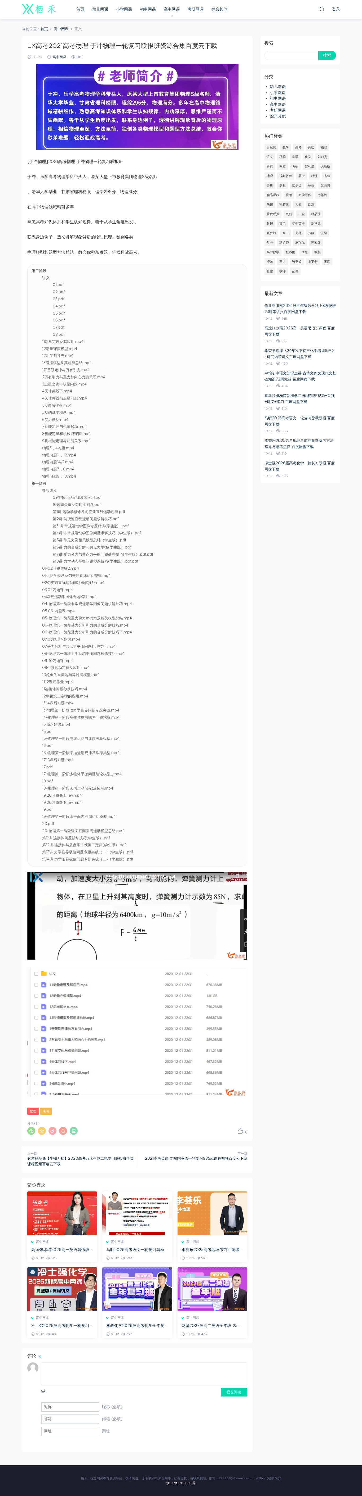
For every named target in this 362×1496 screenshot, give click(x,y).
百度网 (271, 147)
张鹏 (270, 271)
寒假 (311, 185)
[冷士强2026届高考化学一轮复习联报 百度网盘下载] (62, 1289)
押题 (270, 261)
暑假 (301, 176)
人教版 (325, 166)
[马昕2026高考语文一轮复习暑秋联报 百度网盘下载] (137, 1213)
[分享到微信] (31, 1131)
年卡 (270, 242)
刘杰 (311, 204)
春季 (295, 156)
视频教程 (285, 176)
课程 (282, 185)
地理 (270, 176)
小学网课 (124, 9)
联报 (270, 223)
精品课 (316, 214)
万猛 (311, 233)
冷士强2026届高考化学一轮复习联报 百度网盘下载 (60, 1326)
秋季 (282, 156)
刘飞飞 (300, 242)
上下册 (312, 261)
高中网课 (172, 9)
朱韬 (270, 204)
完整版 (284, 204)
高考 (46, 1111)
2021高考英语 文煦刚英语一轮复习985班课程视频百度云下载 (196, 1158)
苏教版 (316, 242)
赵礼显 (309, 166)
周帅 (298, 233)
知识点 (297, 185)
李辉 (327, 261)
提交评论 (234, 1392)
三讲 (282, 261)
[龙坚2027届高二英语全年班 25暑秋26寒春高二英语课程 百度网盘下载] (212, 1289)
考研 (295, 166)
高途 (327, 176)
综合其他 (219, 9)
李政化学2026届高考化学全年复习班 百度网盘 (135, 1326)
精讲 (314, 176)
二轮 (301, 214)
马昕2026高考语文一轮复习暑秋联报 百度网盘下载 (135, 1250)
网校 (282, 166)
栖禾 (39, 9)
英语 (311, 147)
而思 (305, 252)
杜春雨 (290, 252)
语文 (270, 156)
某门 (282, 223)
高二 (285, 233)
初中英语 (298, 223)
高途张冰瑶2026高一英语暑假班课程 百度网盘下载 (60, 1250)
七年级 (322, 195)
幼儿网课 (100, 9)
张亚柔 (297, 261)
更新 (289, 214)
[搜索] (322, 9)
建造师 (284, 242)
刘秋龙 (316, 223)
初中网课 (148, 9)
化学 (308, 156)
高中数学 (273, 252)
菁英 (270, 166)
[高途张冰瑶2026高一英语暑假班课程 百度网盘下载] (62, 1213)
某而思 (325, 185)
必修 (295, 271)
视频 (289, 195)
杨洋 (282, 271)
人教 (298, 204)
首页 (80, 9)
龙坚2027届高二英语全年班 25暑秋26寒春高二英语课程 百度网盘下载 (211, 1326)
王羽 (324, 233)
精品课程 (273, 195)
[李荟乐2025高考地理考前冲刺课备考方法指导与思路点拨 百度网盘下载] (212, 1213)
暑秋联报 (273, 214)
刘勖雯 (322, 156)
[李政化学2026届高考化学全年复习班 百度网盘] (137, 1289)
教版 (317, 252)
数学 (285, 147)
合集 (270, 185)
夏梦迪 (271, 233)
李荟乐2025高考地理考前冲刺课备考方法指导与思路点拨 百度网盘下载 (212, 1250)
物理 (33, 1111)
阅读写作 (304, 195)
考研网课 (196, 9)
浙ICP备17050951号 (181, 1483)
